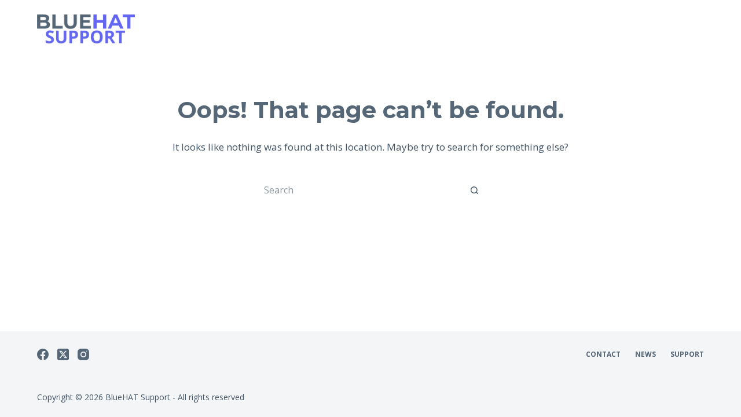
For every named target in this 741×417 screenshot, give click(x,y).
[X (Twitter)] (63, 354)
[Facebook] (43, 354)
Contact (603, 354)
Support (687, 354)
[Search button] (474, 190)
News (645, 354)
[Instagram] (83, 354)
